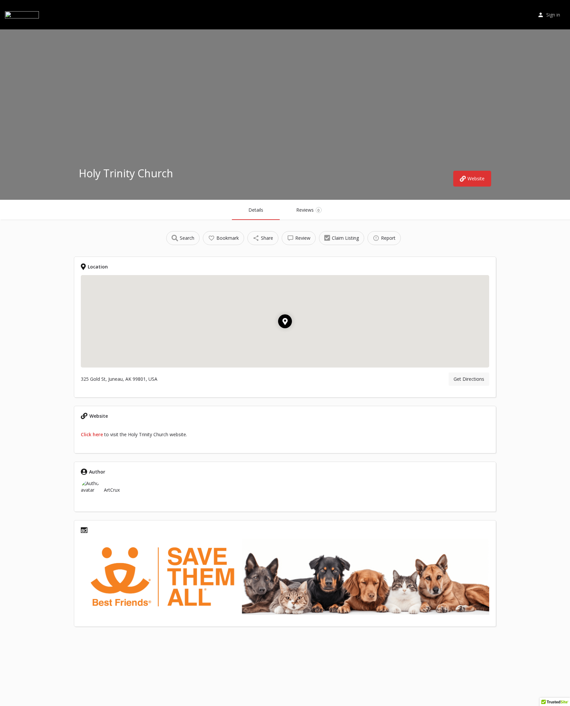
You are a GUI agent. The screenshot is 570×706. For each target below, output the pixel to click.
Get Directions (469, 379)
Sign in (553, 15)
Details (255, 210)
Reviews (308, 210)
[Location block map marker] (285, 321)
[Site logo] (23, 14)
